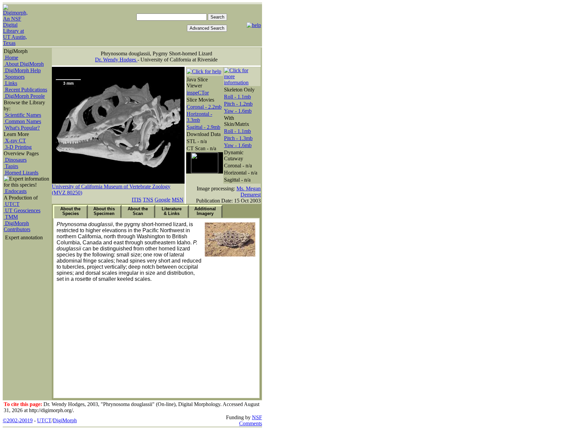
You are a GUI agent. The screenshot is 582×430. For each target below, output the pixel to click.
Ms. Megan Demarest (248, 191)
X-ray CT (15, 140)
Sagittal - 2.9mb (203, 127)
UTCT (12, 204)
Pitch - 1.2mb (238, 104)
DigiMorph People (24, 96)
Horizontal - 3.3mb (199, 117)
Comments (250, 423)
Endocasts (15, 191)
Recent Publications (25, 89)
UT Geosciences (22, 210)
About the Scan (138, 211)
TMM (11, 217)
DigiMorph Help (22, 70)
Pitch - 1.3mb (238, 138)
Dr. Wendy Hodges (116, 59)
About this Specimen (104, 211)
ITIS (136, 200)
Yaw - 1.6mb (238, 111)
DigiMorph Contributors (17, 226)
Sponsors (14, 77)
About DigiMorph (24, 64)
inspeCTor (198, 93)
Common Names (22, 121)
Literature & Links (172, 211)
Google (162, 200)
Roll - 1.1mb (237, 97)
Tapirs (11, 166)
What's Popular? (22, 128)
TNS (148, 200)
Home (11, 57)
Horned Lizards (21, 173)
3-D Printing (18, 147)
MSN (178, 200)
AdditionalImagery (205, 211)
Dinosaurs (15, 160)
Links (10, 83)
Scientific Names (22, 115)
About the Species (70, 211)
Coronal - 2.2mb (204, 107)
